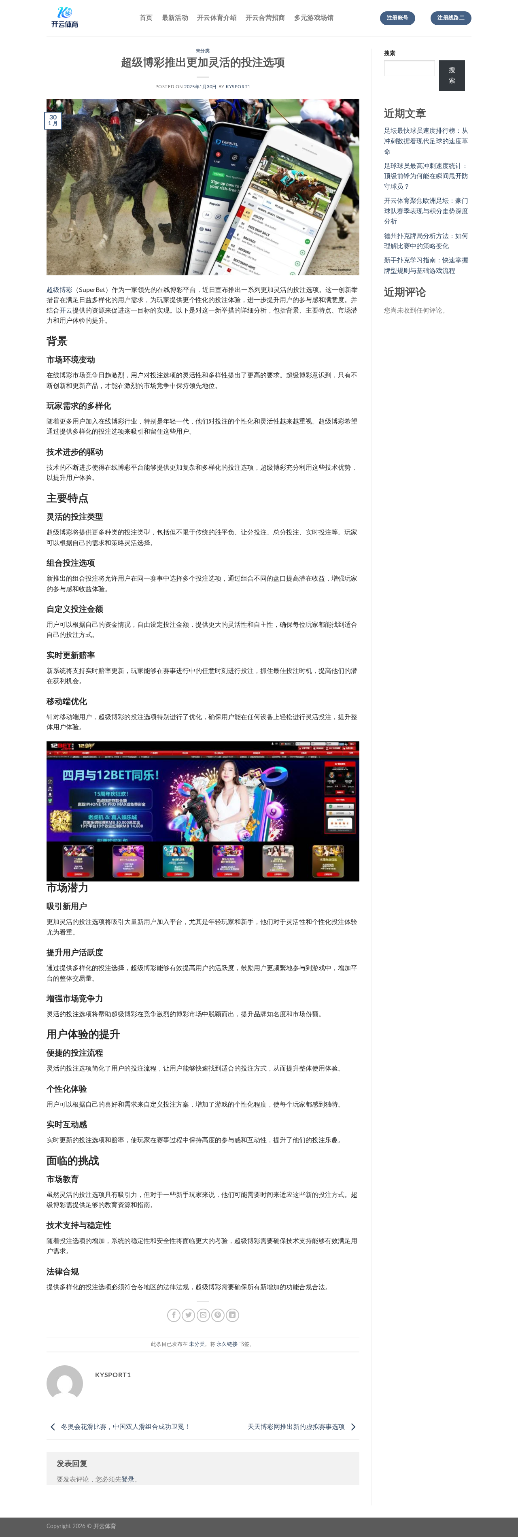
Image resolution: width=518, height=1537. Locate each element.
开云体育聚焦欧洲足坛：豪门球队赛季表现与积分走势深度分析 (426, 211)
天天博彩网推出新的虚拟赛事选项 (297, 1427)
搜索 (389, 53)
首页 (146, 18)
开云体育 (104, 1526)
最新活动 (175, 18)
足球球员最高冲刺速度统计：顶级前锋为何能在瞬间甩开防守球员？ (426, 176)
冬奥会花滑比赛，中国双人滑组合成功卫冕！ (125, 1427)
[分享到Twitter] (188, 1315)
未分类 (203, 51)
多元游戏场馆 (314, 18)
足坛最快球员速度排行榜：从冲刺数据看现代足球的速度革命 (426, 141)
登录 (127, 1479)
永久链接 (227, 1344)
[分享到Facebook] (173, 1315)
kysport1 (238, 87)
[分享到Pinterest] (218, 1315)
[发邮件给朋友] (203, 1315)
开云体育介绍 (217, 18)
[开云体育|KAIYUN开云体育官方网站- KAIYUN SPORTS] (87, 18)
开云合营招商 (265, 18)
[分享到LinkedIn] (232, 1315)
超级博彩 (59, 290)
